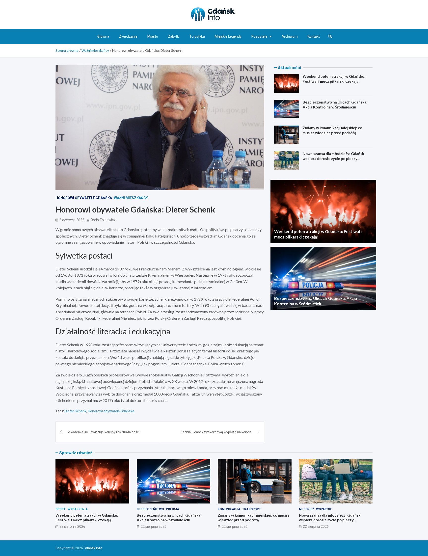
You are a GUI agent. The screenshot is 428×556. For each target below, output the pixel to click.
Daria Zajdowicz (103, 220)
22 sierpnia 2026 (72, 527)
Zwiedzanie (128, 36)
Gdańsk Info (93, 548)
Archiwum (290, 36)
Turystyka (197, 36)
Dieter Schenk (75, 411)
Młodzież (306, 509)
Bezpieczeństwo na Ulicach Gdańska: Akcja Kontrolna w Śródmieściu (335, 104)
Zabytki (174, 36)
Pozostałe (259, 36)
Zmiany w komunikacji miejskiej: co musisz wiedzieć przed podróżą (332, 130)
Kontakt (314, 36)
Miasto (152, 36)
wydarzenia (78, 509)
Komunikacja (229, 509)
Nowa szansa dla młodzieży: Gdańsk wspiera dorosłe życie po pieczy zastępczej (333, 158)
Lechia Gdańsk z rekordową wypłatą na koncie (216, 432)
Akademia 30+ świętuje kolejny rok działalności (103, 432)
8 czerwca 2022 (71, 220)
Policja (172, 509)
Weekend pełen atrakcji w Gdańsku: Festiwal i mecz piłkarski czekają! (334, 78)
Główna (103, 36)
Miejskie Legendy (228, 36)
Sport (60, 509)
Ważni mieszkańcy (131, 198)
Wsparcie (324, 509)
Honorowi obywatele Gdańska (83, 198)
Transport (251, 509)
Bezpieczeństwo (150, 509)
